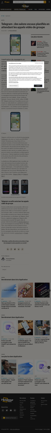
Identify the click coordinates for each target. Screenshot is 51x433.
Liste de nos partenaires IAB (13, 82)
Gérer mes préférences (13, 85)
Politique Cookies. (14, 75)
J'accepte (38, 85)
